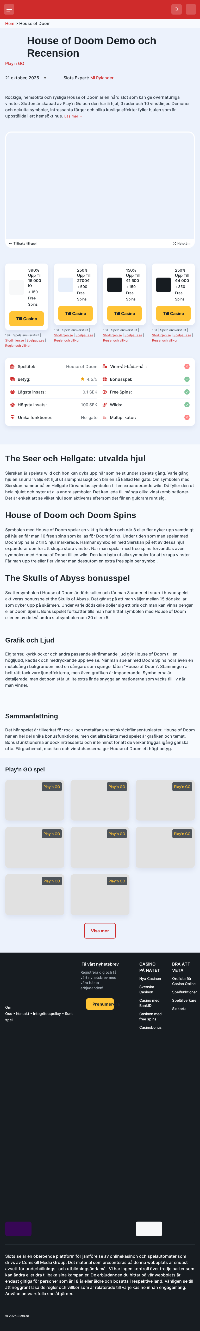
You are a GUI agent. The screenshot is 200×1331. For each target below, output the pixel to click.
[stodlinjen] (35, 1158)
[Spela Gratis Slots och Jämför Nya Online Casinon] (57, 9)
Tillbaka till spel (25, 243)
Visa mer (100, 930)
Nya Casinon (150, 978)
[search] (176, 9)
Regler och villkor (17, 345)
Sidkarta (179, 1008)
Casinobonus (150, 1027)
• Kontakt (20, 1013)
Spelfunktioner (184, 992)
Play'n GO (14, 63)
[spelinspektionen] (14, 1045)
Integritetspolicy (47, 1013)
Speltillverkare (184, 1000)
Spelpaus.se (35, 340)
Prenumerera (103, 1004)
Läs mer (71, 116)
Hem (9, 23)
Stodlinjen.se (14, 340)
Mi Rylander (89, 77)
